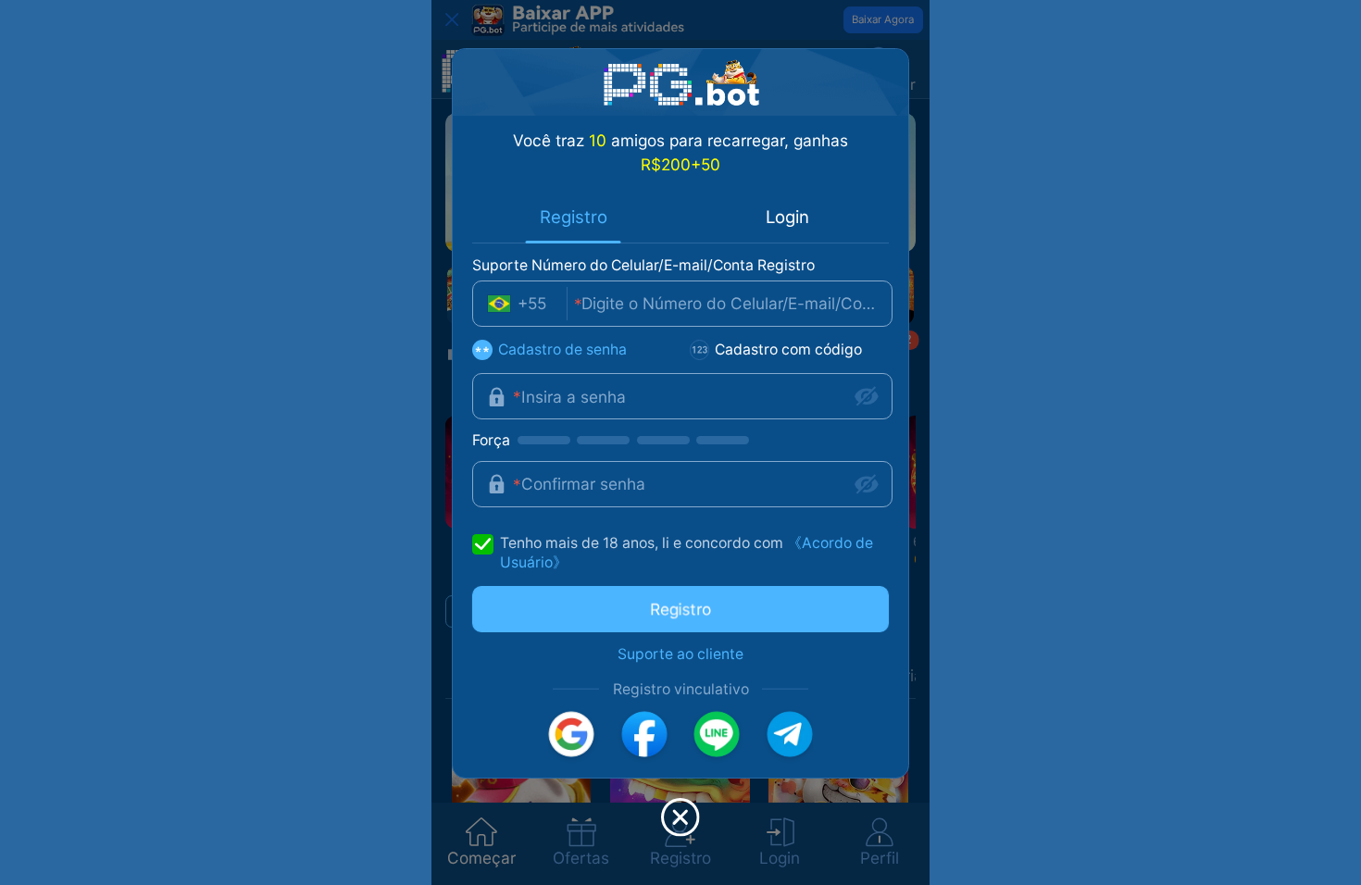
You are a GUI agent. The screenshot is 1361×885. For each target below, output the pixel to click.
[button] (571, 734)
